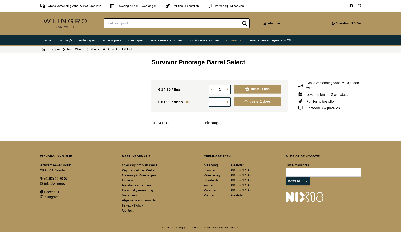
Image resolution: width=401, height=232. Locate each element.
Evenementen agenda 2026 (270, 40)
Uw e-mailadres (297, 165)
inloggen (273, 23)
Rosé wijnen (136, 40)
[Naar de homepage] (43, 49)
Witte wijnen (112, 40)
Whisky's (66, 40)
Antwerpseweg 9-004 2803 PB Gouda (56, 167)
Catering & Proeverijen (139, 175)
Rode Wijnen (75, 49)
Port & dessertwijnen (204, 40)
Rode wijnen (87, 40)
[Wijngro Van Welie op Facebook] (351, 5)
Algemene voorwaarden (139, 200)
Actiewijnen (235, 40)
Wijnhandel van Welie (138, 170)
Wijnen (48, 40)
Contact (127, 210)
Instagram (50, 197)
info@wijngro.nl (55, 183)
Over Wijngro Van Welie (139, 165)
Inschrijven (297, 181)
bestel (260, 89)
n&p (238, 227)
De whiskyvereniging (137, 190)
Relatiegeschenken (136, 185)
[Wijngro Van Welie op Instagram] (359, 5)
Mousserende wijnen (166, 40)
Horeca (127, 180)
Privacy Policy (132, 205)
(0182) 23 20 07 (55, 178)
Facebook (51, 192)
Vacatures (129, 195)
